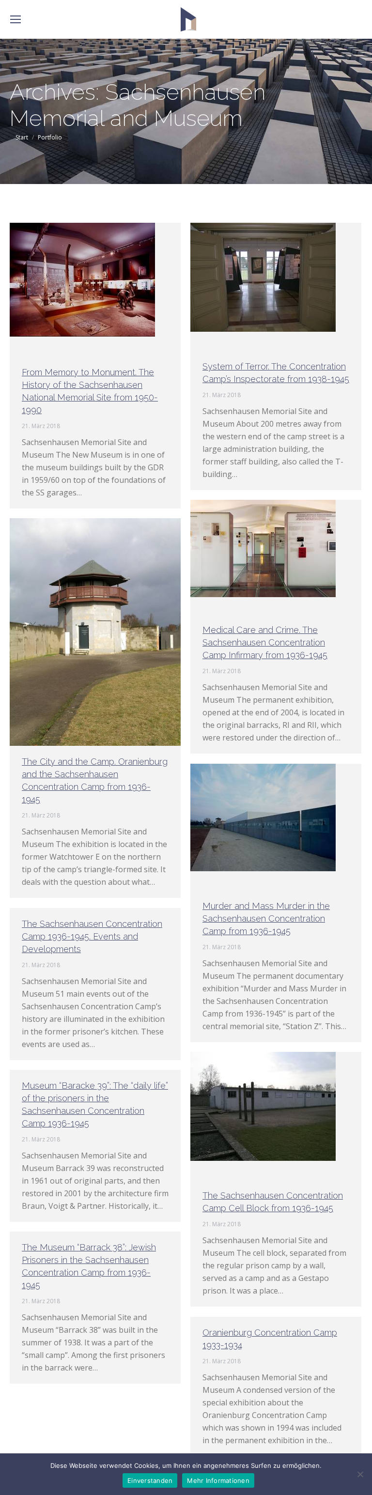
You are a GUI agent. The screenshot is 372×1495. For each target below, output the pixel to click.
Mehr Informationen (218, 1480)
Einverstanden (149, 1480)
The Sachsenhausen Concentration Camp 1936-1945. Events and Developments (92, 936)
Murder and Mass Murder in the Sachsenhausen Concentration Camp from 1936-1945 (266, 918)
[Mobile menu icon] (15, 19)
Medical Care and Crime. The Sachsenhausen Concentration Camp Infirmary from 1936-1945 (264, 642)
